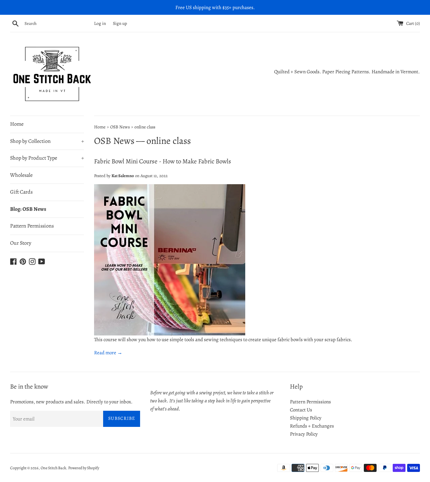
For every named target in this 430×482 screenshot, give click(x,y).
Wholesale (21, 175)
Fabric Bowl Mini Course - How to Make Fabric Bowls (162, 161)
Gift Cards (21, 192)
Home (17, 124)
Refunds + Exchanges (312, 426)
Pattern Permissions (32, 226)
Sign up (120, 23)
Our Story (20, 243)
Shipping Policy (305, 417)
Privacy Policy (304, 434)
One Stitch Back (53, 468)
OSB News (114, 140)
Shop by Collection (47, 141)
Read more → (108, 352)
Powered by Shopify (83, 468)
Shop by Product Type (47, 158)
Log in (100, 23)
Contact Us (301, 409)
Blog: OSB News (28, 209)
